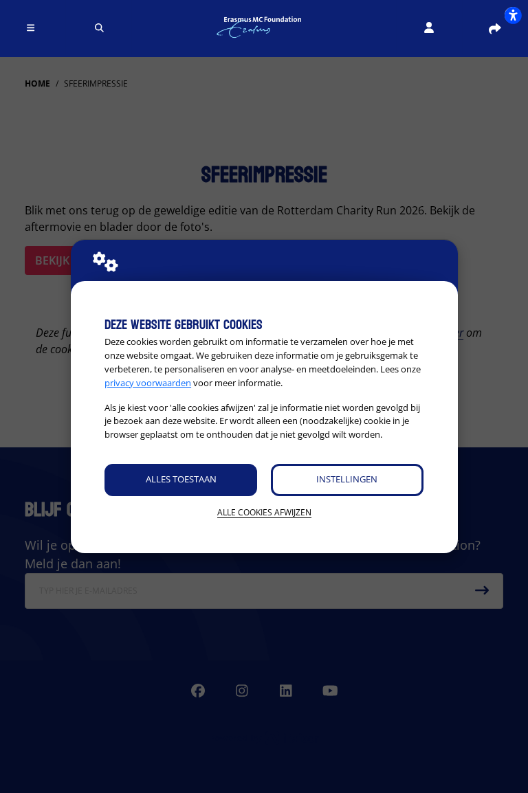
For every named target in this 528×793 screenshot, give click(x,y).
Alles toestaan (181, 479)
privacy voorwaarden (147, 383)
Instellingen (346, 479)
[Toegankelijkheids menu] (513, 15)
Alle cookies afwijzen (264, 512)
